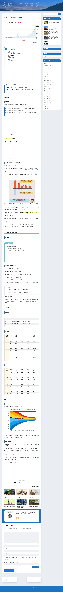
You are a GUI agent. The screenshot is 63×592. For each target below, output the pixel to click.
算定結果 (8, 59)
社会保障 (47, 74)
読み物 (46, 90)
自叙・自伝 (47, 106)
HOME (32, 587)
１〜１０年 (10, 61)
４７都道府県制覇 (48, 84)
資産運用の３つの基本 (12, 52)
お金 (36, 486)
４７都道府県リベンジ (49, 82)
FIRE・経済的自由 (49, 65)
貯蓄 (46, 78)
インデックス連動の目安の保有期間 (14, 53)
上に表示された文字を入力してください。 (12, 562)
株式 (38, 486)
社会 (46, 104)
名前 (5, 544)
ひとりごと (47, 88)
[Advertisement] (21, 76)
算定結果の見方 (10, 60)
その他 (47, 67)
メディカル (47, 100)
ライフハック (48, 102)
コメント (6, 530)
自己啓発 (47, 108)
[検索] (59, 14)
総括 (7, 64)
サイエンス (47, 94)
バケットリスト (47, 80)
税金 (46, 76)
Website (17, 519)
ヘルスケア (47, 98)
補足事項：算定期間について (13, 57)
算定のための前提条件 (11, 55)
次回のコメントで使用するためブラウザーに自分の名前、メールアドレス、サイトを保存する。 (21, 557)
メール (6, 548)
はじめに (8, 51)
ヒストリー (47, 96)
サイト (5, 553)
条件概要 (9, 56)
